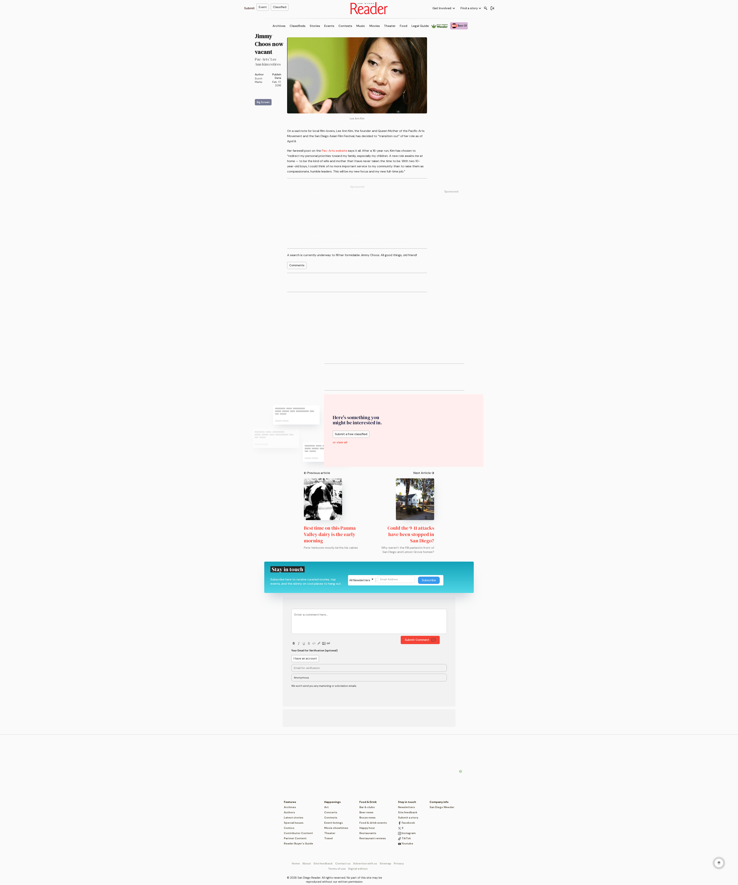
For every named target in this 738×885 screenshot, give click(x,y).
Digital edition (358, 868)
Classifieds (297, 26)
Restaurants (367, 833)
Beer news (366, 812)
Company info (439, 802)
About (306, 863)
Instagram (408, 833)
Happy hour (367, 828)
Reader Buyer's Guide (298, 843)
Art (326, 807)
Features (290, 802)
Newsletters (406, 807)
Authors (289, 812)
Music (360, 26)
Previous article (318, 473)
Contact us (343, 863)
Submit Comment (417, 640)
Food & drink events (373, 822)
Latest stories (293, 817)
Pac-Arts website (334, 151)
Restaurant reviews (372, 838)
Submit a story (408, 817)
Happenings (332, 802)
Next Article (422, 473)
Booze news (367, 817)
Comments (296, 265)
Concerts (330, 812)
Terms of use (337, 868)
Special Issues (293, 822)
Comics (289, 828)
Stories (315, 26)
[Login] (492, 8)
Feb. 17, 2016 (276, 83)
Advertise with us (365, 863)
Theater (390, 26)
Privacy (399, 863)
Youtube (407, 843)
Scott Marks (258, 80)
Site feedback (407, 812)
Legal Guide (420, 26)
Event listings (333, 822)
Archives (279, 26)
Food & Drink (368, 802)
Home (296, 863)
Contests (345, 26)
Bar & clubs (367, 807)
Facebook (408, 822)
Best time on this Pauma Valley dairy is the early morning (330, 534)
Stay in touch (407, 802)
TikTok (406, 838)
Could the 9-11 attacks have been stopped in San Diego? (410, 534)
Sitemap (385, 863)
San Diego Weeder (442, 807)
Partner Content (295, 838)
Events (329, 26)
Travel (328, 838)
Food (403, 26)
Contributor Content (298, 833)
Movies (374, 26)
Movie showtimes (336, 828)
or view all (340, 442)
